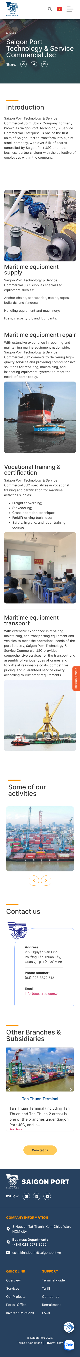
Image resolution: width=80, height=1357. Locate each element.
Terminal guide (53, 1280)
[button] (23, 64)
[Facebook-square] (36, 1196)
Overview (13, 1280)
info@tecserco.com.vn (42, 994)
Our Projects (15, 1296)
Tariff (46, 1288)
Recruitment (51, 1305)
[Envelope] (26, 1196)
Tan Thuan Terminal (40, 1099)
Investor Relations (20, 1313)
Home (11, 33)
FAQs (46, 1313)
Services (12, 1288)
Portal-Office (16, 1305)
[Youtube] (47, 1196)
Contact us (50, 1296)
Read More (15, 1129)
